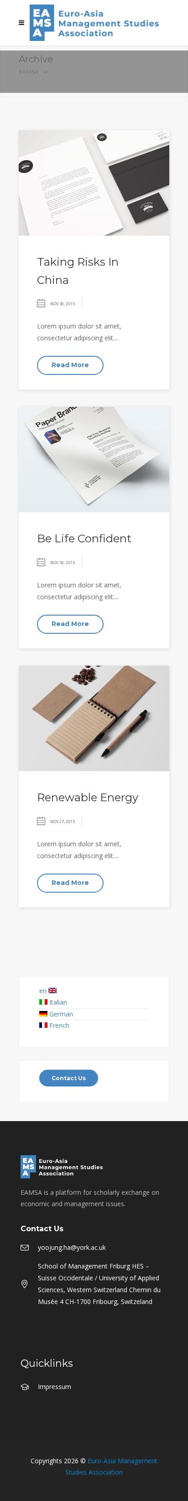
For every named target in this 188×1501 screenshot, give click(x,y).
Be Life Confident (84, 538)
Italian (58, 1002)
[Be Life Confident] (94, 459)
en (43, 990)
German (61, 1014)
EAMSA (29, 71)
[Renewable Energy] (94, 717)
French (59, 1025)
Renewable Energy (87, 797)
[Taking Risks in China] (94, 182)
